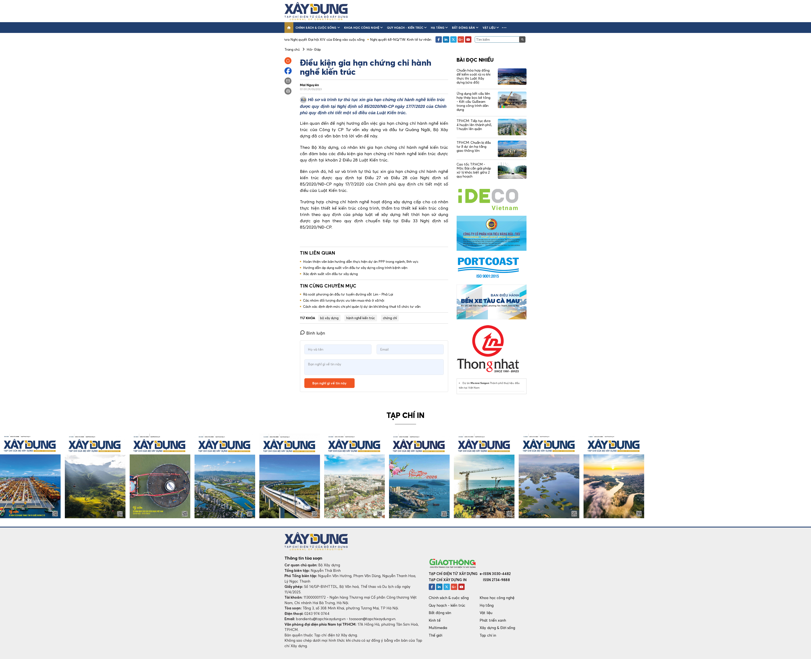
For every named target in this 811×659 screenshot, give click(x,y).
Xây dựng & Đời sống (497, 627)
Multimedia (438, 627)
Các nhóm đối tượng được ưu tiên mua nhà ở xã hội (343, 300)
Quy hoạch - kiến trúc (405, 27)
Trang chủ (292, 49)
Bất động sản (463, 27)
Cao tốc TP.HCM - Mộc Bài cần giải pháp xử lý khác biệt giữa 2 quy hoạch (474, 170)
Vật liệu (489, 27)
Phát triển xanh (493, 620)
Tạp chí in (488, 635)
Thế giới (435, 635)
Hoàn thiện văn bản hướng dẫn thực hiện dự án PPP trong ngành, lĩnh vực (360, 261)
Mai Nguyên (309, 85)
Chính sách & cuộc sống (315, 27)
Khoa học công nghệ (361, 27)
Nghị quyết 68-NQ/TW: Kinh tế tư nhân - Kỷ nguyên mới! (367, 39)
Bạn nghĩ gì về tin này (329, 383)
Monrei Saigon (480, 383)
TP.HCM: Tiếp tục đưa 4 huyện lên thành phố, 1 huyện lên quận (474, 125)
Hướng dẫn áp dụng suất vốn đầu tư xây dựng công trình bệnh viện (355, 268)
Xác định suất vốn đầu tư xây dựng (330, 274)
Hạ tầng (437, 27)
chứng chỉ (390, 318)
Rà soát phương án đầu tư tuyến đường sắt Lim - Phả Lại (348, 294)
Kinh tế (435, 620)
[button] (504, 27)
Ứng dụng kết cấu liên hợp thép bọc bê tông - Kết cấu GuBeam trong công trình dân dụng (473, 101)
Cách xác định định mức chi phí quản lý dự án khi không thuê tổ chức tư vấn (361, 306)
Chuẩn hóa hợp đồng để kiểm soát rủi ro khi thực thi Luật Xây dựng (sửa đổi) (473, 76)
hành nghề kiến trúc (360, 318)
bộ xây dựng (329, 318)
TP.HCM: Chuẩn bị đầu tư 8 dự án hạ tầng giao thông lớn (474, 146)
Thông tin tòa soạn (303, 558)
